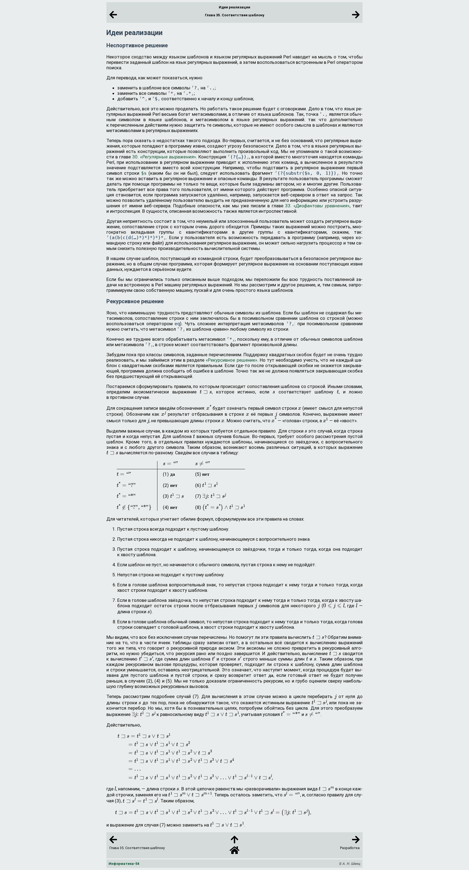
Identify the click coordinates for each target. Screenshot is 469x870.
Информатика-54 (124, 864)
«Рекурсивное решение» (231, 360)
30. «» (164, 156)
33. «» (317, 205)
